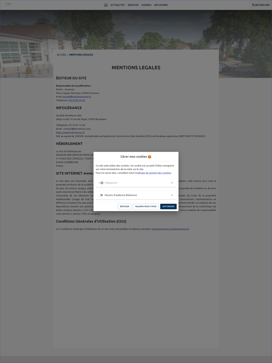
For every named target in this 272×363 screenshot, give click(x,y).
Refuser (124, 206)
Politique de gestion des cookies (153, 172)
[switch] (99, 195)
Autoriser (168, 206)
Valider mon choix (146, 206)
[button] (136, 182)
